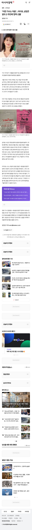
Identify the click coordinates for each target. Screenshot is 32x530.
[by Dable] (27, 445)
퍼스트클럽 (4, 518)
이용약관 (13, 521)
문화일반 (7, 8)
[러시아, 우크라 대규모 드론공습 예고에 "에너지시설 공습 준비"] (6, 281)
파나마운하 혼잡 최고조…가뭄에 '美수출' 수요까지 (21, 263)
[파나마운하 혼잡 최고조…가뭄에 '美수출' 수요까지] (6, 266)
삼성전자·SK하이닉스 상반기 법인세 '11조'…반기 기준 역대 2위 (21, 286)
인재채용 (17, 515)
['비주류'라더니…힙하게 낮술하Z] (7, 470)
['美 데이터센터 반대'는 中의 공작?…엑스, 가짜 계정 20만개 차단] (6, 297)
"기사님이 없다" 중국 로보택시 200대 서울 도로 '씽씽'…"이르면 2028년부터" (16, 192)
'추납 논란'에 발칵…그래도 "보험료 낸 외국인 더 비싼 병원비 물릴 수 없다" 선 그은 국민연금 (12, 413)
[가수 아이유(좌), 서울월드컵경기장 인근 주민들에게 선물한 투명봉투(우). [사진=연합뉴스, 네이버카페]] (16, 45)
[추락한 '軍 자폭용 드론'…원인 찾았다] (7, 495)
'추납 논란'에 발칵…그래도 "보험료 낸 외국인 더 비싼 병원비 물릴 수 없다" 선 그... (16, 195)
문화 (3, 8)
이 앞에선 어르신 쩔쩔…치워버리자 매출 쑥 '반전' (21, 475)
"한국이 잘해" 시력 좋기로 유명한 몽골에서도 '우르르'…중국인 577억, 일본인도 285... (16, 198)
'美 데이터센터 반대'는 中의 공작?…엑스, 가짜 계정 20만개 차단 (21, 294)
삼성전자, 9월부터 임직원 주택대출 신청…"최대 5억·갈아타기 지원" (20, 271)
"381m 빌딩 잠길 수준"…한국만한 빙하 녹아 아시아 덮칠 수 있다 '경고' (11, 437)
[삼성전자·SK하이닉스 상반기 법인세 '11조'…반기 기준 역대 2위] (6, 289)
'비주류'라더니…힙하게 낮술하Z (21, 467)
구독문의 (10, 518)
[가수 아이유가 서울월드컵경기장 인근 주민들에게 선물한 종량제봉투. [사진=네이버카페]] (16, 121)
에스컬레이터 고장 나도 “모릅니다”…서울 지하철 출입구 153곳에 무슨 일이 (21, 484)
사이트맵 (27, 511)
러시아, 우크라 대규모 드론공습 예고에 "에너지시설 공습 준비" (21, 279)
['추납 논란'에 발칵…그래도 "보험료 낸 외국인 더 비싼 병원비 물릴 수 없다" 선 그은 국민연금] (25, 415)
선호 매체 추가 (7, 24)
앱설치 (12, 511)
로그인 (5, 511)
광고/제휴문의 (10, 515)
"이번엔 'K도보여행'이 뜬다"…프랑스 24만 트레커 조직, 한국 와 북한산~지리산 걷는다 (12, 429)
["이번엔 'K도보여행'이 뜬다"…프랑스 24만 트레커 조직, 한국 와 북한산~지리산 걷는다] (25, 430)
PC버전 (19, 511)
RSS (20, 518)
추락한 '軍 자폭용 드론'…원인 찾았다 (21, 492)
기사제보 (16, 518)
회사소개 (4, 515)
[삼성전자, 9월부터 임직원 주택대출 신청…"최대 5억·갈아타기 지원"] (6, 274)
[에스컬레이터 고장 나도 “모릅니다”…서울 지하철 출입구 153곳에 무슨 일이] (7, 486)
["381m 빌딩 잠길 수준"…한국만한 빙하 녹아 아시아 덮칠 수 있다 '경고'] (25, 438)
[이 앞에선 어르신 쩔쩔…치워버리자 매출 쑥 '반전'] (7, 478)
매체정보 (19, 521)
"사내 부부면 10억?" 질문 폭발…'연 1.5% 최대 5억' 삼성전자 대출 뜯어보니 (11, 421)
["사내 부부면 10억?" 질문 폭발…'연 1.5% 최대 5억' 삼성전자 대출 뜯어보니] (25, 423)
